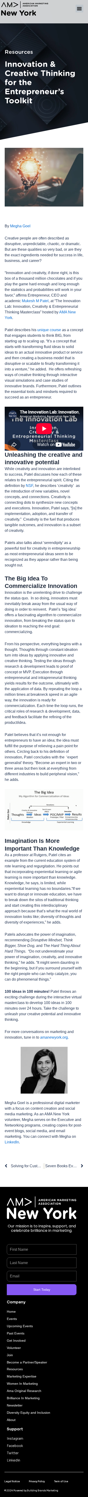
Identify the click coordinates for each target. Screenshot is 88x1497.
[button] (79, 8)
